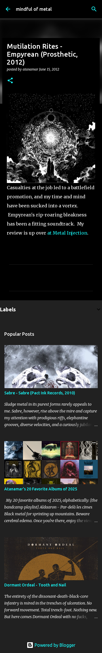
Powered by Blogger (54, 645)
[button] (10, 81)
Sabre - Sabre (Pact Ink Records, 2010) (39, 393)
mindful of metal (34, 9)
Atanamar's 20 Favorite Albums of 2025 (40, 489)
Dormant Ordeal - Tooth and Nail (35, 585)
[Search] (94, 9)
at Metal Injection (66, 233)
